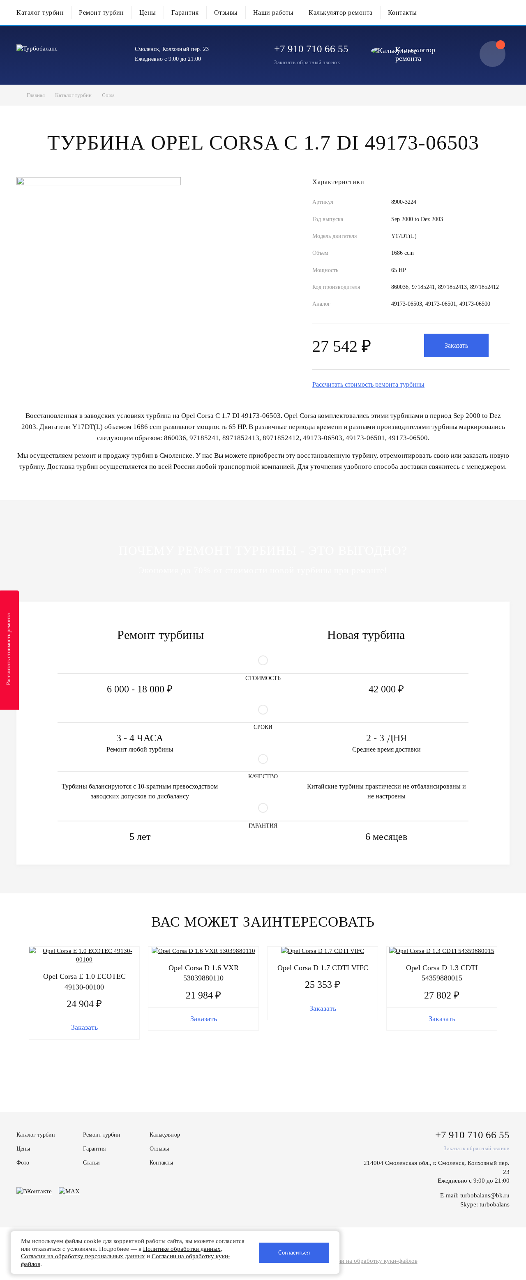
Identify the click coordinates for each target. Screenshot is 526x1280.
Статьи (91, 1163)
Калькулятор (165, 1135)
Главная (36, 95)
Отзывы (226, 12)
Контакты (402, 12)
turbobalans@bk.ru (485, 1195)
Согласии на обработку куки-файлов (369, 1260)
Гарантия (185, 12)
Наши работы (273, 12)
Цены (147, 12)
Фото (22, 1163)
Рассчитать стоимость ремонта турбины (368, 384)
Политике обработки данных (182, 1248)
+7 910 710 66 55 (311, 48)
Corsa (108, 95)
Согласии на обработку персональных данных (83, 1256)
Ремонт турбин (101, 12)
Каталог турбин (40, 12)
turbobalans (495, 1204)
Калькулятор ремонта (341, 12)
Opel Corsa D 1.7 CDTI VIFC (322, 968)
